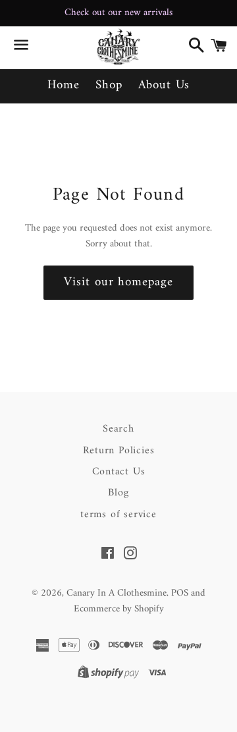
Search (118, 429)
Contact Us (118, 472)
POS (179, 593)
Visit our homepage (118, 282)
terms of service (118, 514)
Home (63, 85)
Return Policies (119, 450)
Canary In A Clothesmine (116, 593)
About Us (164, 85)
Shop (108, 85)
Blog (118, 493)
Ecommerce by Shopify (119, 609)
